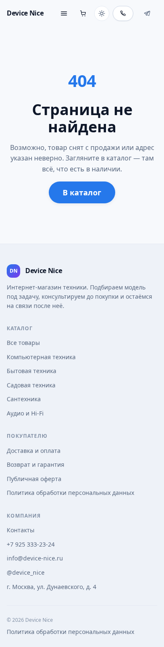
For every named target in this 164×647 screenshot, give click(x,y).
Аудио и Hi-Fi (25, 413)
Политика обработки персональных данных (70, 493)
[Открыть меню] (64, 13)
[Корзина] (83, 13)
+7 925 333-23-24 (31, 544)
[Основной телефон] (123, 13)
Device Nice (25, 13)
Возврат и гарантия (35, 464)
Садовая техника (31, 385)
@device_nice (26, 572)
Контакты (20, 530)
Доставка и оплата (34, 451)
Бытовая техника (31, 371)
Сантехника (24, 399)
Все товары (23, 343)
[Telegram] (147, 13)
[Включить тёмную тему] (101, 13)
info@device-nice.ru (35, 558)
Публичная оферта (34, 479)
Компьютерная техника (41, 357)
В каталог (82, 192)
